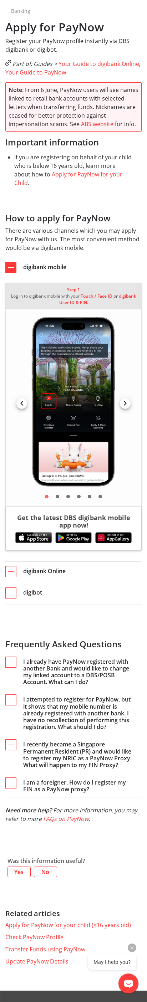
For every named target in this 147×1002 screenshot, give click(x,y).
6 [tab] (100, 496)
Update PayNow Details (37, 961)
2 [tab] (57, 496)
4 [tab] (78, 496)
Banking (20, 10)
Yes (19, 872)
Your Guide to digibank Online (99, 64)
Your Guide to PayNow (35, 72)
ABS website (97, 124)
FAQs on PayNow (65, 819)
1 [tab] (46, 496)
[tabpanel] (73, 403)
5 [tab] (89, 496)
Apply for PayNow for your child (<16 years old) (68, 925)
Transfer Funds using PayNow (45, 949)
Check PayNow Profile (34, 937)
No (45, 872)
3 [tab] (68, 496)
